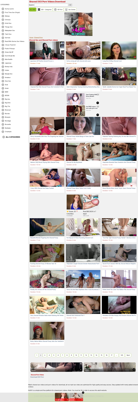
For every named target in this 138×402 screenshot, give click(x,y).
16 (106, 355)
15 (101, 355)
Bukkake (8, 128)
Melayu (7, 16)
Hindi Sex (8, 23)
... (116, 355)
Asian (7, 88)
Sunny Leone (9, 9)
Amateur (8, 77)
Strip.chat (88, 98)
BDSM (7, 95)
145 (122, 355)
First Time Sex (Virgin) (12, 12)
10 (76, 355)
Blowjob (7, 117)
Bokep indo (8, 66)
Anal (6, 85)
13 (91, 355)
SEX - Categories (46, 9)
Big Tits (7, 106)
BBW (6, 92)
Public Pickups (10, 48)
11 (81, 355)
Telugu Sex (8, 27)
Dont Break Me (10, 56)
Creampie (8, 131)
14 (96, 355)
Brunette (8, 124)
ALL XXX (32, 9)
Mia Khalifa (8, 59)
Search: (31, 5)
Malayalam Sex (10, 30)
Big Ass (7, 99)
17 (111, 355)
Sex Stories (71, 9)
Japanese (8, 63)
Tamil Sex (8, 34)
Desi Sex (8, 81)
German (7, 38)
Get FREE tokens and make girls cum (92, 107)
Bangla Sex (8, 74)
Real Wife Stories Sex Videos (14, 41)
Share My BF (9, 52)
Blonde (7, 113)
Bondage (8, 121)
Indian (7, 70)
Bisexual (8, 110)
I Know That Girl (10, 45)
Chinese (8, 20)
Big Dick (7, 103)
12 (86, 355)
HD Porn (60, 9)
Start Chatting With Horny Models (91, 95)
